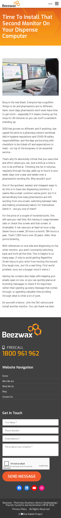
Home (5, 375)
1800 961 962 (20, 353)
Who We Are (8, 381)
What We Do (8, 386)
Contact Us (7, 396)
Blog (4, 391)
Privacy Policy (19, 509)
